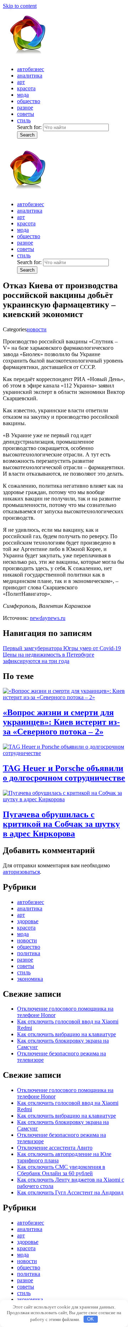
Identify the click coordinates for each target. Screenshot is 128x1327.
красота (26, 88)
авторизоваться (21, 872)
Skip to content (20, 6)
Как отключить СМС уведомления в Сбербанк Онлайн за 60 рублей (61, 1170)
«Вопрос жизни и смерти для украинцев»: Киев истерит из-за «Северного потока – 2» (61, 722)
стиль (24, 120)
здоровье (27, 921)
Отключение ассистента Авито (54, 1148)
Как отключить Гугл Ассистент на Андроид (70, 1192)
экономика (30, 979)
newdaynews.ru (47, 618)
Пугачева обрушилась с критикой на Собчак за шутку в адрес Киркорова (61, 824)
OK (90, 1319)
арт (21, 82)
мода (23, 95)
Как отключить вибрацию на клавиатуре (66, 1034)
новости (37, 329)
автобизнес (30, 69)
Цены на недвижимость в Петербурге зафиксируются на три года (48, 658)
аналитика (29, 76)
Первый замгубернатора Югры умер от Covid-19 (62, 648)
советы (25, 114)
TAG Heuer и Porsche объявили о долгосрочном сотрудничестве (64, 773)
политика (28, 953)
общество (28, 101)
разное (25, 108)
